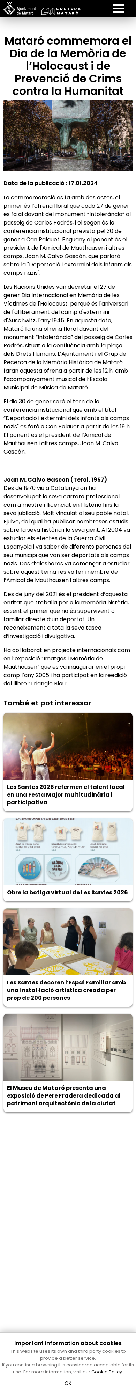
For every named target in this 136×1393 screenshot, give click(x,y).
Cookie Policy (106, 1372)
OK (68, 1383)
